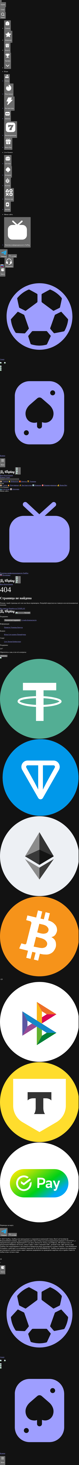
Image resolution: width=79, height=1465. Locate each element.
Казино (2, 477)
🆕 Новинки (36, 485)
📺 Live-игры (5, 489)
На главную (4, 608)
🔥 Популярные (13, 485)
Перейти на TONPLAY (17, 608)
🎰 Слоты (3, 485)
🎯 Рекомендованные (49, 485)
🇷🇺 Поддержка (5, 575)
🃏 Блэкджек (14, 489)
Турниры (31, 481)
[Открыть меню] (1, 1)
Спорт (8, 477)
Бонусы (23, 481)
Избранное (13, 481)
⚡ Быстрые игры (25, 485)
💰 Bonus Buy (62, 485)
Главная (4, 481)
